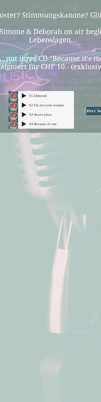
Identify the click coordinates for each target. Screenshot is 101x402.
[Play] (24, 95)
